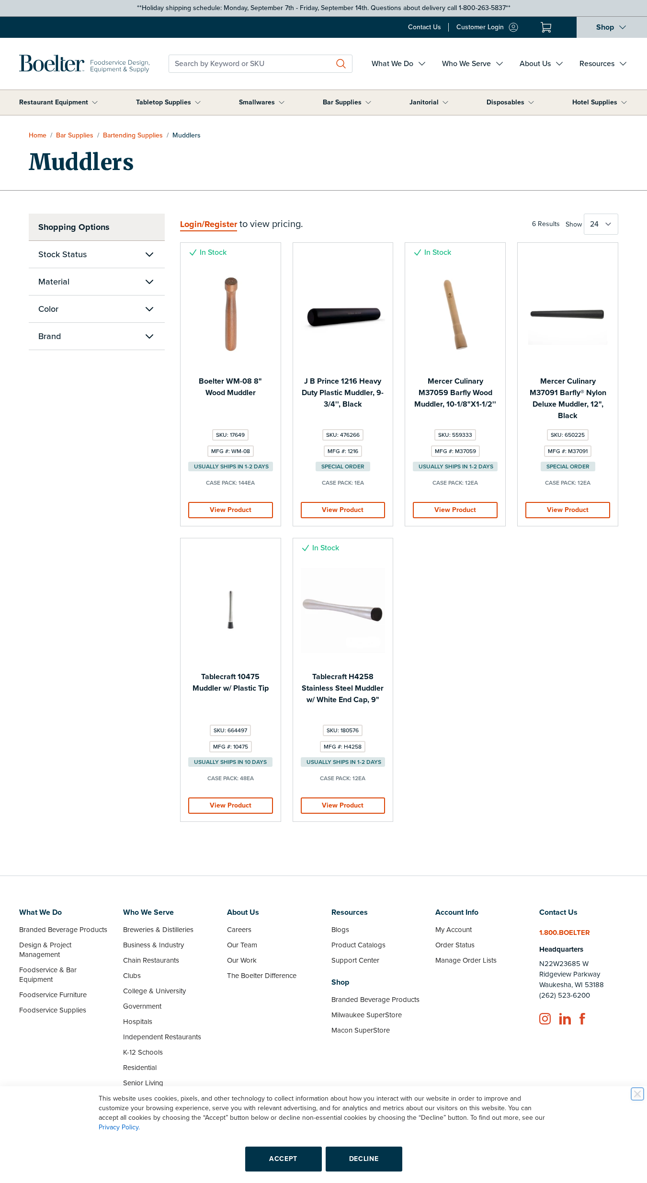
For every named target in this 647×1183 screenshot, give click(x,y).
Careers (239, 929)
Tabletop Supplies (163, 102)
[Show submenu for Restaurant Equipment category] (95, 102)
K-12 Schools (143, 1052)
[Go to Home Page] (84, 63)
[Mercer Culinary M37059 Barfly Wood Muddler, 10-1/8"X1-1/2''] (455, 315)
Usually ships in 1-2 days (231, 466)
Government (142, 1006)
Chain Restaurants (151, 960)
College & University (154, 991)
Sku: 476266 (343, 435)
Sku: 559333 (455, 435)
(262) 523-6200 (564, 995)
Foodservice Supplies (52, 1010)
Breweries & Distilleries (158, 929)
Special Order (342, 466)
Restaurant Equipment (53, 102)
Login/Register (208, 224)
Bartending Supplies (133, 135)
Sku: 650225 (568, 435)
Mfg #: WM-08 (230, 451)
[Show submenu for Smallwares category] (281, 102)
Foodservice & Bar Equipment (48, 975)
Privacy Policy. (119, 1127)
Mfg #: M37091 (568, 451)
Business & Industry (153, 945)
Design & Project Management (45, 950)
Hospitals (137, 1021)
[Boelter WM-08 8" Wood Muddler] (230, 315)
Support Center (355, 960)
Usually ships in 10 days (230, 762)
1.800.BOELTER (564, 932)
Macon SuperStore (360, 1030)
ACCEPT (283, 1159)
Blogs (340, 929)
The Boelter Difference (261, 975)
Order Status (455, 945)
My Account (453, 929)
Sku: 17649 (230, 435)
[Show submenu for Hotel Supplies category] (624, 102)
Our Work (242, 960)
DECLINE (364, 1159)
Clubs (132, 975)
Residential (140, 1067)
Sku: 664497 (230, 730)
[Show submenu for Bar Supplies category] (368, 102)
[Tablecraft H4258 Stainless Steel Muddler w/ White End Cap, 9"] (343, 610)
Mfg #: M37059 (455, 451)
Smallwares (257, 102)
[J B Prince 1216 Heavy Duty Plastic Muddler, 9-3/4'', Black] (343, 315)
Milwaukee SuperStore (366, 1015)
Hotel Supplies (594, 102)
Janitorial (424, 102)
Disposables (505, 102)
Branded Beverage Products (63, 929)
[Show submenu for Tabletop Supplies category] (198, 102)
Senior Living (143, 1083)
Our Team (242, 945)
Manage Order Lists (466, 960)
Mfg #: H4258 (343, 746)
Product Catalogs (358, 945)
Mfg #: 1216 (343, 451)
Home (37, 135)
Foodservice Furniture (53, 994)
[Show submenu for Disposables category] (531, 102)
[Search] (340, 63)
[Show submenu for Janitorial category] (445, 102)
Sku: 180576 (343, 730)
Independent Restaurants (162, 1037)
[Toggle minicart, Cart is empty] (546, 27)
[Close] (637, 1094)
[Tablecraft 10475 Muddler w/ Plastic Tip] (230, 610)
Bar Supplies (342, 102)
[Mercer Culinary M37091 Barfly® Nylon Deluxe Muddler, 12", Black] (567, 315)
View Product (230, 510)
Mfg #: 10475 (230, 746)
